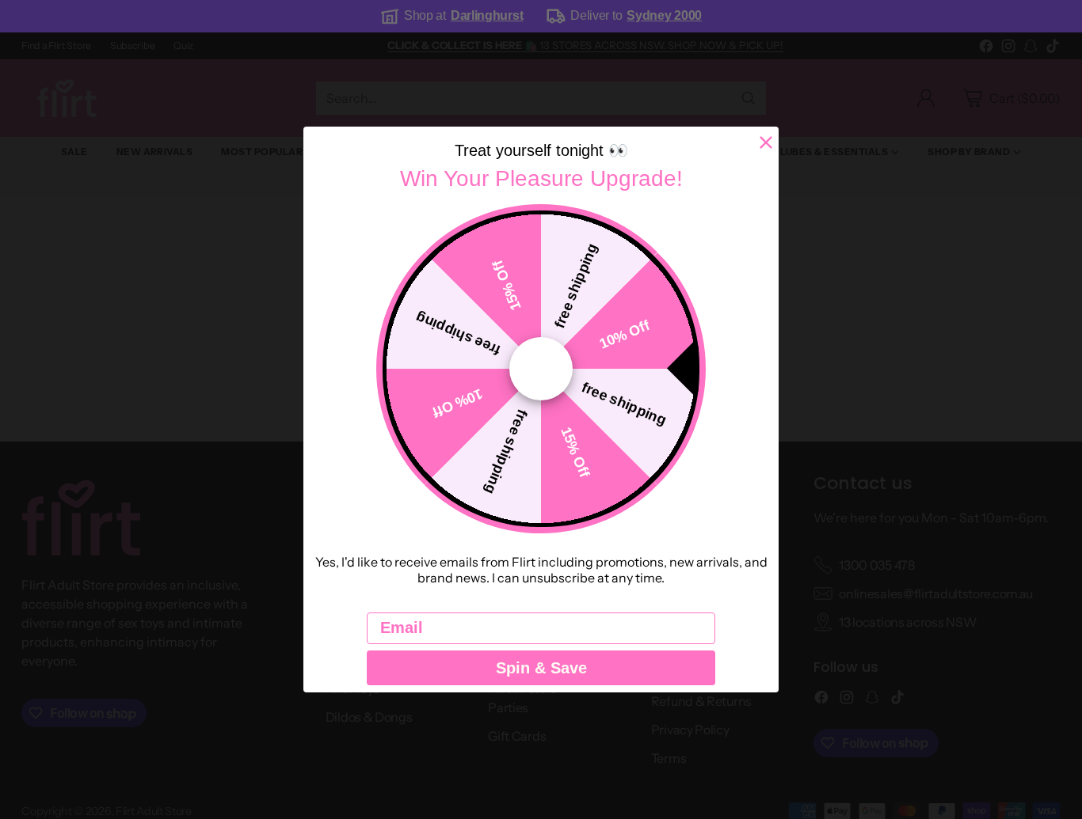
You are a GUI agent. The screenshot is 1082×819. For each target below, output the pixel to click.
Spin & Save (541, 668)
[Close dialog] (766, 142)
